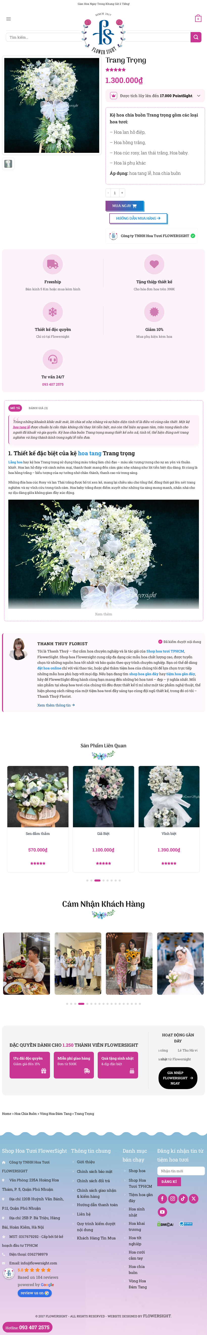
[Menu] (8, 19)
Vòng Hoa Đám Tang (55, 1113)
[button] (87, 880)
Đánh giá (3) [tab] (38, 408)
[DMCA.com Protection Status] (165, 1223)
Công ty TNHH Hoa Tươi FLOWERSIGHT (155, 235)
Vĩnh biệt (107, 833)
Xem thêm (103, 614)
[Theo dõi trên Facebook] (162, 1199)
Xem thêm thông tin (54, 705)
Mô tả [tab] (15, 408)
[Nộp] (196, 37)
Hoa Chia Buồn (25, 1113)
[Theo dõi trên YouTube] (162, 1212)
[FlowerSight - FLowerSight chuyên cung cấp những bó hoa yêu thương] (103, 33)
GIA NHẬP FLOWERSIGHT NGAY (175, 1078)
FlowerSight (157, 1315)
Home (6, 1113)
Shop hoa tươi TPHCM (165, 651)
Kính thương (173, 833)
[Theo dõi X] (193, 1199)
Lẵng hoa (15, 462)
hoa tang (89, 453)
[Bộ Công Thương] (186, 1223)
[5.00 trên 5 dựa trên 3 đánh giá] (155, 70)
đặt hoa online (49, 668)
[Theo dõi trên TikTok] (183, 1199)
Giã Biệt (42, 833)
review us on (32, 1292)
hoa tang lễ (21, 427)
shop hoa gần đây (144, 673)
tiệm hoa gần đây (180, 673)
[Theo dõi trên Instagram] (173, 1199)
